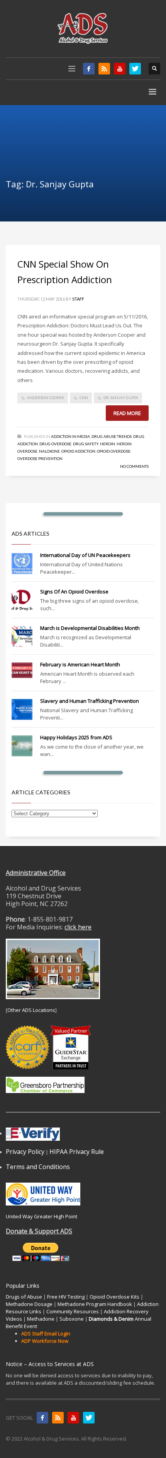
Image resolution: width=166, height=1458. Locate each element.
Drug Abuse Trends (111, 436)
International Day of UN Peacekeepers (85, 555)
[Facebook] (89, 68)
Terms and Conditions (38, 1166)
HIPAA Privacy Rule (76, 1151)
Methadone (40, 1318)
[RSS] (104, 68)
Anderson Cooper (45, 397)
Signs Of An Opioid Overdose (74, 591)
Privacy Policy (25, 1151)
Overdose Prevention (40, 458)
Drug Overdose (55, 443)
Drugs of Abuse (24, 1296)
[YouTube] (119, 68)
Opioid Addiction (78, 451)
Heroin (107, 443)
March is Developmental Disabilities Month (90, 627)
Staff (78, 298)
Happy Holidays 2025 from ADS (76, 737)
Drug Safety (85, 443)
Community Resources (72, 1311)
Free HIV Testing (66, 1296)
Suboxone (71, 1318)
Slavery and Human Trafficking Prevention (89, 700)
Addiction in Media (70, 436)
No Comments (134, 466)
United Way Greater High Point (41, 1216)
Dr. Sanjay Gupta (120, 397)
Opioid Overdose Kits (114, 1296)
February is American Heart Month (80, 664)
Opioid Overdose (113, 451)
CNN (84, 397)
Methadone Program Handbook (95, 1304)
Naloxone (49, 451)
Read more (127, 413)
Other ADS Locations (31, 1010)
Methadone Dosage (29, 1304)
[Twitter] (135, 68)
